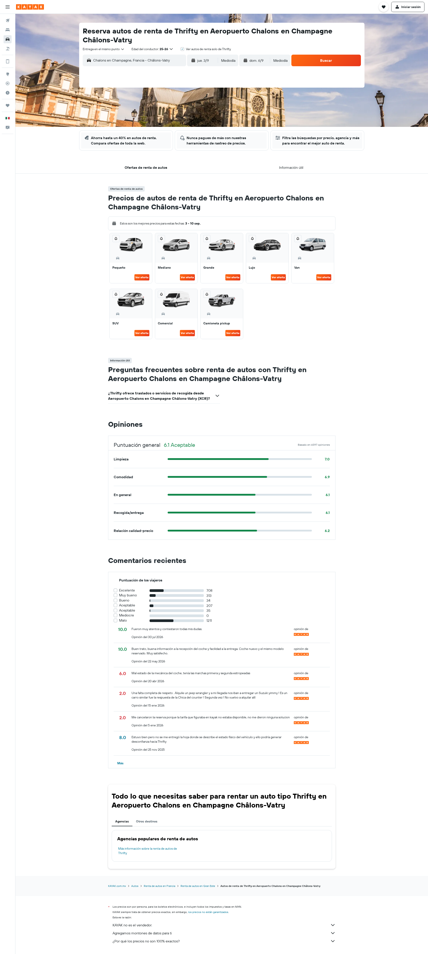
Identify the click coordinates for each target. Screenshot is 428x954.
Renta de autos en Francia (159, 886)
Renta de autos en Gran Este (198, 886)
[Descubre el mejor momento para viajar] (7, 92)
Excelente (127, 590)
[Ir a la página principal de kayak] (30, 7)
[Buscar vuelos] (7, 20)
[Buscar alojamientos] (7, 29)
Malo (123, 620)
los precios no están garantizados (208, 912)
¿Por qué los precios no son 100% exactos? (146, 941)
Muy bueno (128, 595)
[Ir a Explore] (7, 74)
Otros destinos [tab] (146, 821)
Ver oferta (141, 277)
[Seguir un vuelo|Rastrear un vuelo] (7, 83)
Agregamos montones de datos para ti (142, 933)
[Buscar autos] (7, 39)
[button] (7, 7)
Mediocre (126, 615)
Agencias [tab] (122, 821)
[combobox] (104, 49)
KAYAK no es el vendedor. (132, 925)
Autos (134, 886)
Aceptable (127, 605)
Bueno (124, 600)
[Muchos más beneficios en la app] (7, 61)
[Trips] (7, 105)
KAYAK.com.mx (117, 886)
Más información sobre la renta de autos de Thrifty (147, 851)
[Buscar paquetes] (7, 48)
